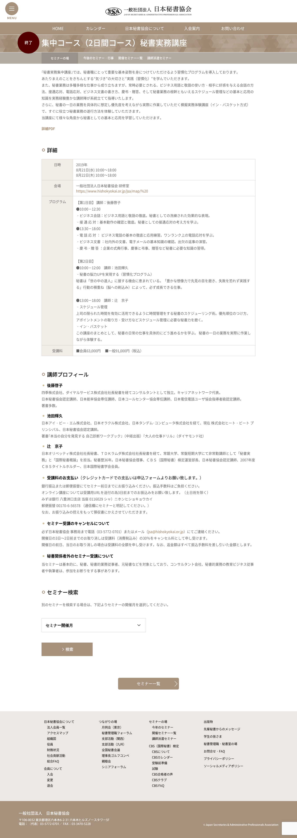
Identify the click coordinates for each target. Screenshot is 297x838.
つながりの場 (108, 721)
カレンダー (95, 28)
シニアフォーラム (114, 767)
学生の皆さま (213, 736)
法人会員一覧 (56, 727)
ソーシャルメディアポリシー (223, 766)
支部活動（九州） (114, 744)
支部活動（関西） (114, 738)
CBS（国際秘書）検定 (164, 746)
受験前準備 (159, 763)
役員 (50, 744)
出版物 (208, 721)
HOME (58, 28)
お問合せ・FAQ (214, 751)
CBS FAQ (158, 785)
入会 (50, 774)
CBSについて (161, 751)
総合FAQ (53, 761)
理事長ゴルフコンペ (115, 755)
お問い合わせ (233, 28)
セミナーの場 (60, 58)
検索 (69, 649)
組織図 (51, 738)
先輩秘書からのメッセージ (222, 729)
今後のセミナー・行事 (98, 58)
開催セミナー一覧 (130, 58)
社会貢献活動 (56, 755)
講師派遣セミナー (159, 58)
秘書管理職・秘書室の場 (220, 743)
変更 (50, 780)
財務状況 (53, 750)
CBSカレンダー (162, 757)
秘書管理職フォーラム (117, 733)
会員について (53, 768)
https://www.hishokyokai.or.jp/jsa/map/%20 (112, 190)
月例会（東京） (112, 727)
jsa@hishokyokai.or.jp (166, 531)
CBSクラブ (159, 780)
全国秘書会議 (111, 750)
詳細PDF (48, 128)
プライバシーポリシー (219, 758)
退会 (50, 785)
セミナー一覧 (148, 683)
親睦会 (106, 761)
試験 (155, 768)
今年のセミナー (162, 727)
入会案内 (192, 28)
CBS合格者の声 (162, 774)
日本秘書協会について (144, 28)
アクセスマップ (57, 733)
